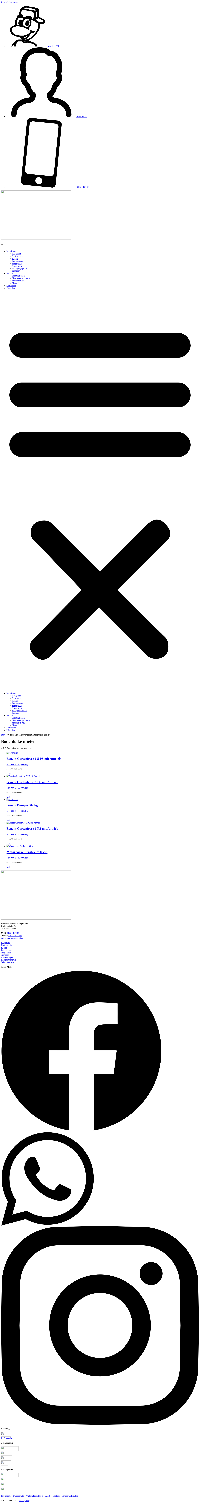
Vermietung (11, 251)
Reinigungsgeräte (19, 268)
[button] (100, 491)
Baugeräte (16, 253)
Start (3, 735)
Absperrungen (7, 957)
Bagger (15, 258)
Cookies (56, 1496)
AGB (47, 1496)
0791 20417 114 (15, 935)
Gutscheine (11, 285)
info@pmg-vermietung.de (12, 938)
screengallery (24, 1500)
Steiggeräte (16, 263)
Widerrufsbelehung (34, 1496)
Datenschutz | (19, 1496)
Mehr (9, 774)
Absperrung (17, 266)
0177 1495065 (13, 933)
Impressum (5, 1496)
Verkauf (10, 273)
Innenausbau (17, 261)
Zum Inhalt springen (10, 2)
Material (15, 283)
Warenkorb (11, 288)
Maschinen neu (18, 281)
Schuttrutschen (18, 276)
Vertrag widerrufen (70, 1496)
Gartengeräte (17, 256)
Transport (16, 271)
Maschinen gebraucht (21, 278)
